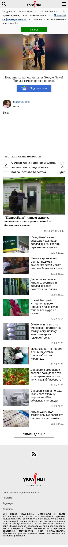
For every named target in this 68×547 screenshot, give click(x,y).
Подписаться (38, 88)
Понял (34, 29)
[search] (4, 4)
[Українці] (34, 4)
